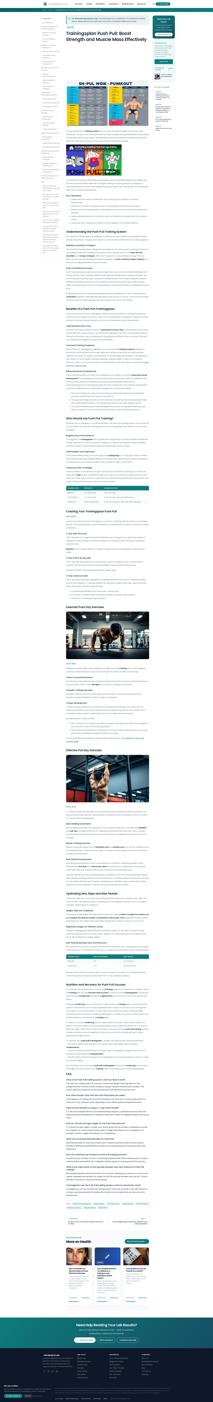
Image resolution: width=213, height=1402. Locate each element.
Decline (28, 1396)
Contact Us (146, 1371)
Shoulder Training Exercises (48, 124)
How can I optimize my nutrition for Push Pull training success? (50, 228)
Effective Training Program (82, 1204)
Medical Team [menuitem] (128, 4)
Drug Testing (82, 1371)
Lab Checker (164, 4)
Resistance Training (74, 1208)
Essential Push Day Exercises (47, 112)
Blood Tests (81, 1358)
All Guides (113, 1377)
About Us (145, 1358)
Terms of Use (58, 1399)
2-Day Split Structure (49, 99)
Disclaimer (97, 1399)
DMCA (105, 1399)
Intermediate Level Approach (48, 81)
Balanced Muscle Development (48, 63)
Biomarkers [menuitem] (100, 4)
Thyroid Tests (82, 1365)
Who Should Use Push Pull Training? (49, 69)
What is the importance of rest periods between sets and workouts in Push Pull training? (50, 238)
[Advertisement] (107, 61)
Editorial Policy (147, 1365)
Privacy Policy (38, 1396)
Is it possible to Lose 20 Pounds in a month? (136, 1269)
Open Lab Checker (164, 34)
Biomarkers (81, 1374)
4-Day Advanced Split (50, 107)
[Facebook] (44, 1371)
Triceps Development (49, 129)
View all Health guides (136, 1241)
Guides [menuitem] (89, 4)
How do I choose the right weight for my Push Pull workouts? (51, 214)
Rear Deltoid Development (51, 147)
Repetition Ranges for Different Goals (49, 164)
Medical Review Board (150, 1361)
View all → (170, 69)
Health (50, 10)
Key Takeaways (47, 23)
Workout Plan (102, 1208)
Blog (143, 1368)
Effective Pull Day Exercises (50, 133)
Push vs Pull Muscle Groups (48, 40)
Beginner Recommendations (49, 75)
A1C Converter (114, 1374)
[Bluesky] (57, 1371)
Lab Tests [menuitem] (79, 4)
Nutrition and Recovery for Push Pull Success (50, 177)
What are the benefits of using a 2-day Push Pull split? (50, 205)
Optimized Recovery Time (51, 51)
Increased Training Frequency (48, 56)
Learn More (71, 516)
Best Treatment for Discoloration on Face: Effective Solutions (78, 1270)
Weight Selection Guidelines (48, 158)
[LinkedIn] (52, 1371)
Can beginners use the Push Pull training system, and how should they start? (50, 249)
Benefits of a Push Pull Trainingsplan (48, 46)
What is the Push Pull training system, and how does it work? (51, 188)
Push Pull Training (142, 1204)
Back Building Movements (47, 138)
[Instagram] (48, 1371)
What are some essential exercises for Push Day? (50, 221)
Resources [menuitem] (141, 4)
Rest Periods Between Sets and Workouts (51, 171)
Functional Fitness (113, 1204)
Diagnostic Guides (116, 1361)
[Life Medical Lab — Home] (55, 4)
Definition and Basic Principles (49, 34)
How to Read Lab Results (118, 1358)
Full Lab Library (82, 1377)
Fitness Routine (99, 1204)
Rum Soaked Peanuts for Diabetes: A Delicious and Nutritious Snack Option (106, 1273)
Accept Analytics (13, 1396)
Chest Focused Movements (47, 118)
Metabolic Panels (83, 1361)
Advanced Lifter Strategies (47, 87)
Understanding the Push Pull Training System (49, 28)
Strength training (89, 1208)
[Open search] (154, 4)
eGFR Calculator (106, 1340)
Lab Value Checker (116, 1368)
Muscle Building (127, 1204)
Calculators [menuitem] (113, 4)
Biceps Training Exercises (50, 143)
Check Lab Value (86, 1340)
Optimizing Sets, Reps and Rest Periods (50, 152)
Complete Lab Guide (128, 1340)
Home (44, 10)
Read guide (73, 1301)
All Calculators (114, 1365)
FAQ (42, 182)
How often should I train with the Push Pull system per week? (50, 196)
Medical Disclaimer (72, 1399)
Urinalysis (80, 1368)
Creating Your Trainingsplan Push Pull (49, 94)
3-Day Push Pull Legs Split (50, 103)
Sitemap (145, 1374)
